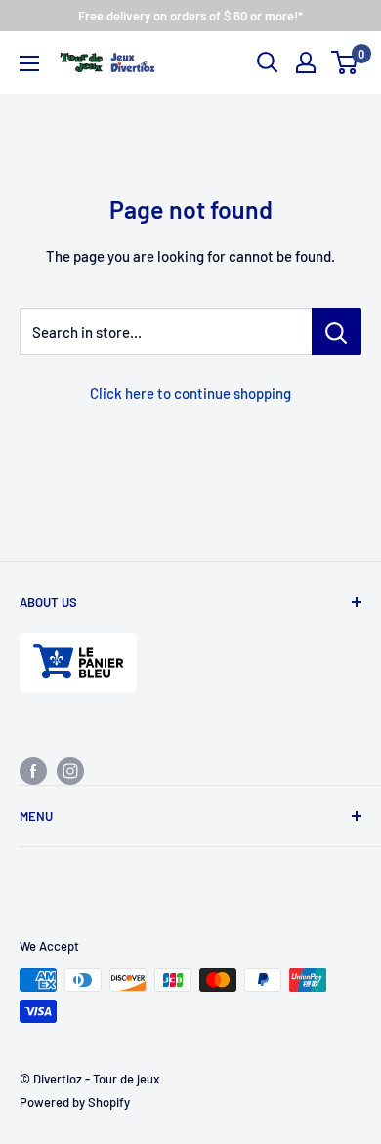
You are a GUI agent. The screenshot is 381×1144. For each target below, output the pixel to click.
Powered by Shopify (75, 1102)
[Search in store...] (336, 331)
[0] (345, 62)
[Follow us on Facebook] (33, 770)
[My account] (306, 62)
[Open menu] (29, 63)
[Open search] (267, 62)
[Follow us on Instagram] (70, 770)
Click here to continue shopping (190, 393)
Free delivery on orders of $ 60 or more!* (190, 15)
